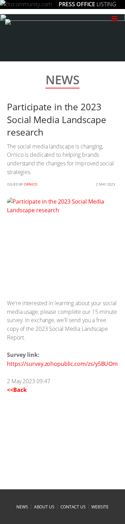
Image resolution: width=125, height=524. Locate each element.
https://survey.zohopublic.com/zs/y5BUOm (62, 364)
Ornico (30, 184)
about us (44, 507)
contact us (73, 507)
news (22, 507)
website (99, 507)
